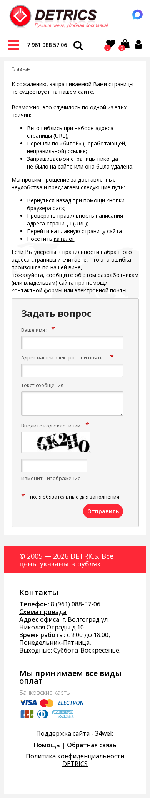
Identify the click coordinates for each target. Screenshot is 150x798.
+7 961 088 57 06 (45, 44)
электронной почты (101, 290)
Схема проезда (43, 612)
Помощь (47, 745)
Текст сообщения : (43, 385)
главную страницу (81, 231)
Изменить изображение (51, 478)
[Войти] (138, 44)
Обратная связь (92, 745)
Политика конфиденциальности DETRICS (75, 760)
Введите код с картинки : (52, 425)
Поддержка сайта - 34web (75, 733)
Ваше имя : (34, 329)
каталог (64, 238)
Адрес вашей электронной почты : (63, 357)
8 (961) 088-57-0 (74, 604)
